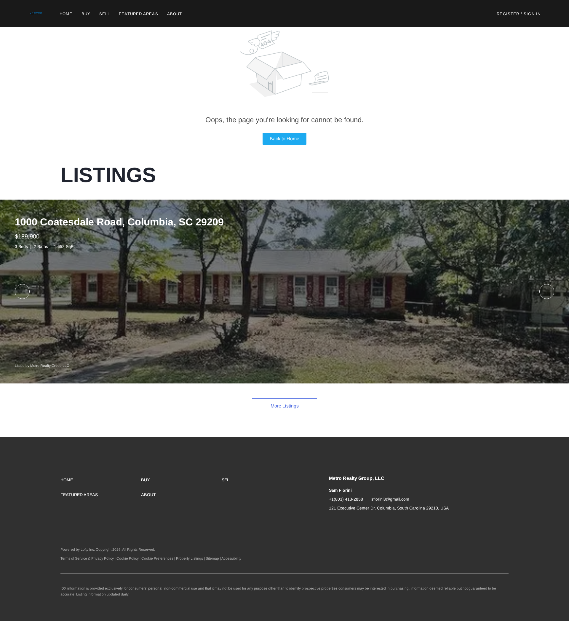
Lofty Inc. (88, 549)
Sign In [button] (532, 14)
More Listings (285, 405)
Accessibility (231, 558)
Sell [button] (104, 14)
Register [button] (508, 14)
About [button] (174, 14)
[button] (36, 13)
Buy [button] (85, 14)
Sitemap (212, 558)
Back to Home (284, 138)
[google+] (333, 521)
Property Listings (189, 558)
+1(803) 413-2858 (346, 499)
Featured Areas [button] (138, 14)
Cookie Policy (127, 558)
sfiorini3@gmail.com (390, 499)
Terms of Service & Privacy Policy (87, 558)
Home (66, 14)
